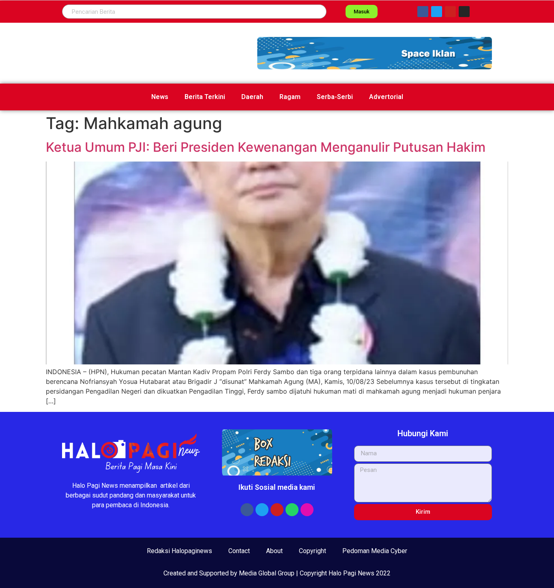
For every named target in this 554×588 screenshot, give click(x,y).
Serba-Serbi (335, 97)
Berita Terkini (205, 97)
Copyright (312, 551)
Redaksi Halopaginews (179, 551)
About (274, 551)
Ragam (290, 97)
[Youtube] (450, 11)
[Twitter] (436, 11)
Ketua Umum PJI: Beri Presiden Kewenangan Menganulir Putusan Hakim (265, 147)
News (159, 97)
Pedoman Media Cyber (374, 551)
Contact (239, 551)
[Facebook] (422, 11)
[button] (374, 53)
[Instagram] (464, 11)
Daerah (252, 97)
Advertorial (386, 97)
